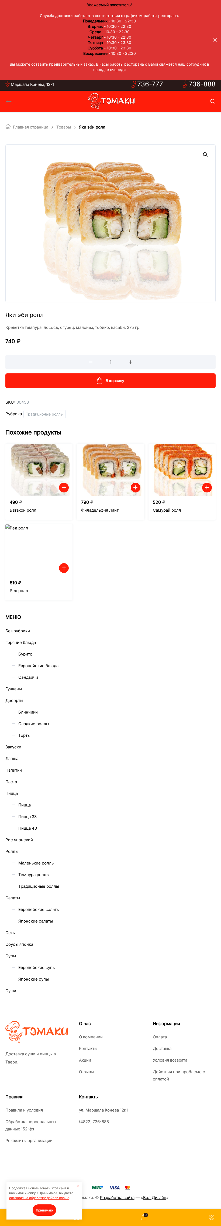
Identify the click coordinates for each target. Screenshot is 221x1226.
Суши (10, 990)
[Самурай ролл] (182, 470)
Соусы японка (19, 944)
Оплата (160, 1036)
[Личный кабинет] (212, 1217)
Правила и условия (24, 1110)
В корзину (115, 380)
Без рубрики (17, 630)
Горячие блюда (20, 642)
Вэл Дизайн (154, 1197)
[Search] (213, 101)
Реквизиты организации (29, 1140)
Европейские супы (37, 967)
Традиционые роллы (44, 414)
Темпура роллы (33, 874)
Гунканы (13, 688)
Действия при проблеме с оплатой (179, 1075)
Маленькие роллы (36, 863)
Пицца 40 (27, 828)
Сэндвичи (28, 677)
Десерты (14, 700)
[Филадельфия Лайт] (110, 470)
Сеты (10, 932)
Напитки (13, 770)
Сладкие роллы (33, 723)
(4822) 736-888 (94, 1121)
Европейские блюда (38, 665)
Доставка (162, 1048)
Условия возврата (170, 1060)
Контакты (88, 1048)
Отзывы (86, 1071)
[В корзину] (64, 487)
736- (150, 84)
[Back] (8, 101)
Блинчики (28, 712)
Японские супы (33, 979)
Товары (63, 127)
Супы (10, 955)
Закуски (13, 746)
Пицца (11, 793)
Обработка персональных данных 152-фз (30, 1125)
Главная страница (30, 127)
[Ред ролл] (38, 550)
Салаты (12, 897)
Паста (11, 781)
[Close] (215, 40)
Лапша (11, 758)
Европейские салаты (39, 909)
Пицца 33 (27, 816)
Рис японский (19, 839)
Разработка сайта (117, 1197)
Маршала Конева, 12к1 (32, 84)
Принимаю (44, 1210)
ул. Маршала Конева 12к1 (103, 1110)
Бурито (25, 654)
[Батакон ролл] (38, 470)
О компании (91, 1036)
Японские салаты (35, 921)
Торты (24, 735)
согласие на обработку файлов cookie (39, 1198)
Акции (85, 1060)
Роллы (11, 851)
